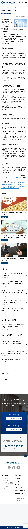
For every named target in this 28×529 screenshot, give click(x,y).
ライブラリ (4, 498)
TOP (25, 456)
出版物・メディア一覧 (20, 490)
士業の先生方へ (6, 486)
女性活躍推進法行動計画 (7, 517)
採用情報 (17, 484)
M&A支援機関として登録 (7, 515)
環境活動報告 (4, 521)
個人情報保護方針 (5, 507)
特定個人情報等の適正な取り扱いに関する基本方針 (12, 509)
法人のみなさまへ (6, 478)
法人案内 (4, 495)
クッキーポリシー (5, 511)
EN (22, 2)
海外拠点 (4, 490)
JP (19, 2)
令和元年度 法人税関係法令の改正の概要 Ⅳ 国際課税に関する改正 (13, 183)
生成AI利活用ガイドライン (7, 513)
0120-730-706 (15, 446)
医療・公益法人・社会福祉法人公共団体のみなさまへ (8, 483)
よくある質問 (18, 478)
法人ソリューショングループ (13, 178)
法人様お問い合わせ (19, 498)
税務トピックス (18, 487)
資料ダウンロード (19, 493)
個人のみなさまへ (6, 480)
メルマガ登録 (18, 481)
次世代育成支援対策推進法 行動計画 (9, 519)
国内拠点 (4, 488)
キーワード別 (4, 379)
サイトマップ (4, 523)
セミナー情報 (18, 475)
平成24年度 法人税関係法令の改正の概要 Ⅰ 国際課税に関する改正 (13, 187)
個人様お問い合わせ (19, 500)
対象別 (2, 385)
